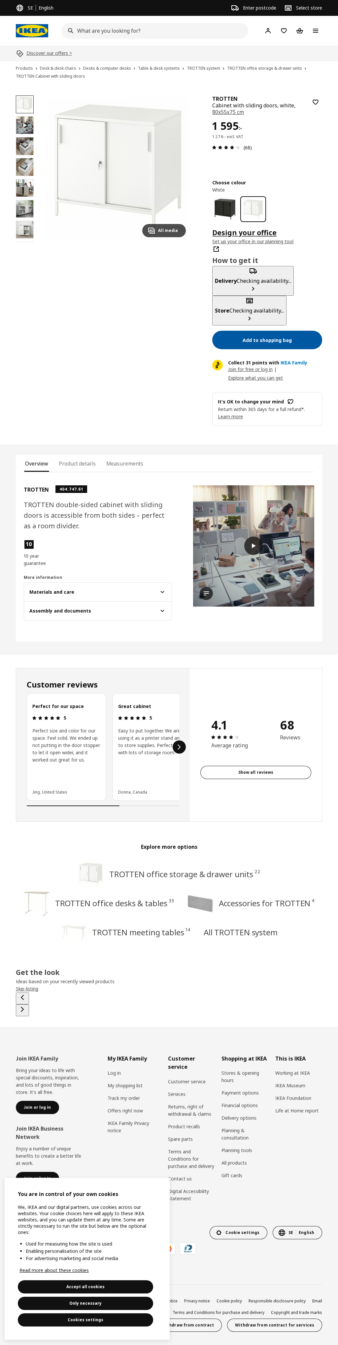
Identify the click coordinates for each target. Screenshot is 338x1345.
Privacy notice (197, 1301)
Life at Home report (297, 1110)
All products (234, 1163)
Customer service (187, 1081)
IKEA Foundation (293, 1098)
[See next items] (179, 747)
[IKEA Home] (32, 30)
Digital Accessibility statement (188, 1195)
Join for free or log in (250, 369)
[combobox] (152, 31)
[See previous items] (22, 998)
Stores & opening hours (240, 1076)
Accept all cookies (85, 1286)
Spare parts (180, 1139)
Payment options (240, 1093)
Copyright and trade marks (296, 1312)
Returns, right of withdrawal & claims (189, 1110)
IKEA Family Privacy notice (128, 1127)
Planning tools (236, 1150)
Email (317, 1301)
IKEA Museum (290, 1085)
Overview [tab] (36, 463)
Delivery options (238, 1118)
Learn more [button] (230, 416)
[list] (103, 747)
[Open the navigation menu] (315, 30)
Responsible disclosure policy (277, 1301)
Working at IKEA (292, 1073)
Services (177, 1094)
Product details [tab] (77, 463)
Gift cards (231, 1175)
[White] (253, 209)
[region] (117, 169)
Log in (114, 1073)
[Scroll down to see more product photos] (25, 242)
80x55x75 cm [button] (228, 112)
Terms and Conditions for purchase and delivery (191, 1158)
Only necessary (85, 1303)
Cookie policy (229, 1301)
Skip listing (27, 989)
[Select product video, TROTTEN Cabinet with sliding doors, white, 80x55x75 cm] (25, 125)
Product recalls (184, 1126)
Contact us (180, 1179)
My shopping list (125, 1085)
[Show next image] (178, 168)
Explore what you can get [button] (255, 378)
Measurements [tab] (125, 463)
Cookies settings (85, 1320)
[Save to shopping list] (315, 102)
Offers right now (125, 1110)
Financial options (239, 1105)
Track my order (124, 1098)
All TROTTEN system (241, 932)
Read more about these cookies (54, 1270)
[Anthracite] (225, 209)
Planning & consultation (235, 1134)
